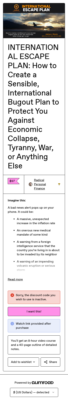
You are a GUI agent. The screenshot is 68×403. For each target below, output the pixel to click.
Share (53, 362)
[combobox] (23, 362)
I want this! (34, 311)
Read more (15, 279)
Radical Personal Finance (47, 184)
